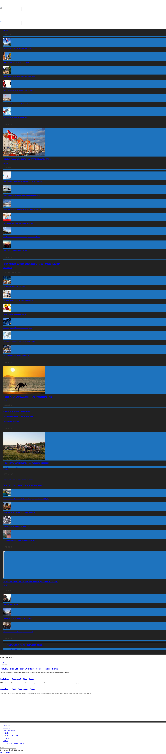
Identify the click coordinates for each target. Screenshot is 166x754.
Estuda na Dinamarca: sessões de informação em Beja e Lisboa (30, 582)
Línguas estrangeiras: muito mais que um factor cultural (18, 416)
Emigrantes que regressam (10, 604)
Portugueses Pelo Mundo (15, 649)
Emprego (5, 163)
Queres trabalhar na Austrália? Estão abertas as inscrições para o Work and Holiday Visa (26, 499)
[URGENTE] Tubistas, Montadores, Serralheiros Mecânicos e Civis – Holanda (29, 669)
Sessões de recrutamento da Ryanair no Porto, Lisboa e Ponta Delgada (21, 237)
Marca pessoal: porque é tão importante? (14, 286)
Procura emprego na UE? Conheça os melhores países (17, 328)
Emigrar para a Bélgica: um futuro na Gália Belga (16, 62)
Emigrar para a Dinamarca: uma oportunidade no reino (27, 159)
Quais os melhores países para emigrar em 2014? (16, 355)
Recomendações (7, 268)
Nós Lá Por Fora (12, 467)
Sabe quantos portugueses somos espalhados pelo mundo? (19, 341)
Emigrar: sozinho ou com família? (12, 421)
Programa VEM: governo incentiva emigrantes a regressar (18, 479)
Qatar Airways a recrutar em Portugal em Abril (15, 250)
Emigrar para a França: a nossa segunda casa (15, 117)
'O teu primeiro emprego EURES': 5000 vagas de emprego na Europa (31, 264)
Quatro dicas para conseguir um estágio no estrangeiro (18, 300)
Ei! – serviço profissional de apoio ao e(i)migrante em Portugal (19, 540)
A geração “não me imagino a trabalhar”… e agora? (16, 411)
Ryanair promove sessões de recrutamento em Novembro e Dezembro (21, 195)
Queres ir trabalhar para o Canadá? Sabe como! (15, 314)
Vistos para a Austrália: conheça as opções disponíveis (27, 397)
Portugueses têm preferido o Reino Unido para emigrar (18, 618)
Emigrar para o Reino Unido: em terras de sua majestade (18, 90)
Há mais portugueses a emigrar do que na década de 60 (18, 632)
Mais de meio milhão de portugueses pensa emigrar (17, 526)
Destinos (5, 30)
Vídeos (5, 585)
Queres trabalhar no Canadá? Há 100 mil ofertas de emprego (19, 512)
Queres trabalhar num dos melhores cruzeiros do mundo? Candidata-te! (22, 209)
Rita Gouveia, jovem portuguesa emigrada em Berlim (26, 463)
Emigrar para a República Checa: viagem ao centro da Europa (19, 76)
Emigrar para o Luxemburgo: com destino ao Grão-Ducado (18, 104)
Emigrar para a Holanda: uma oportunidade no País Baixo (18, 48)
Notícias (5, 469)
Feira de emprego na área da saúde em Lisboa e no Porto (18, 223)
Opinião (5, 401)
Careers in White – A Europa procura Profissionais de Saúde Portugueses (22, 181)
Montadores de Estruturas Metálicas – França (17, 679)
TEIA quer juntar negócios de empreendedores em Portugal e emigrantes (22, 485)
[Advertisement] (52, 709)
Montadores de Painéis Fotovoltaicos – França (17, 689)
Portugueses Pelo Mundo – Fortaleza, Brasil (23, 645)
